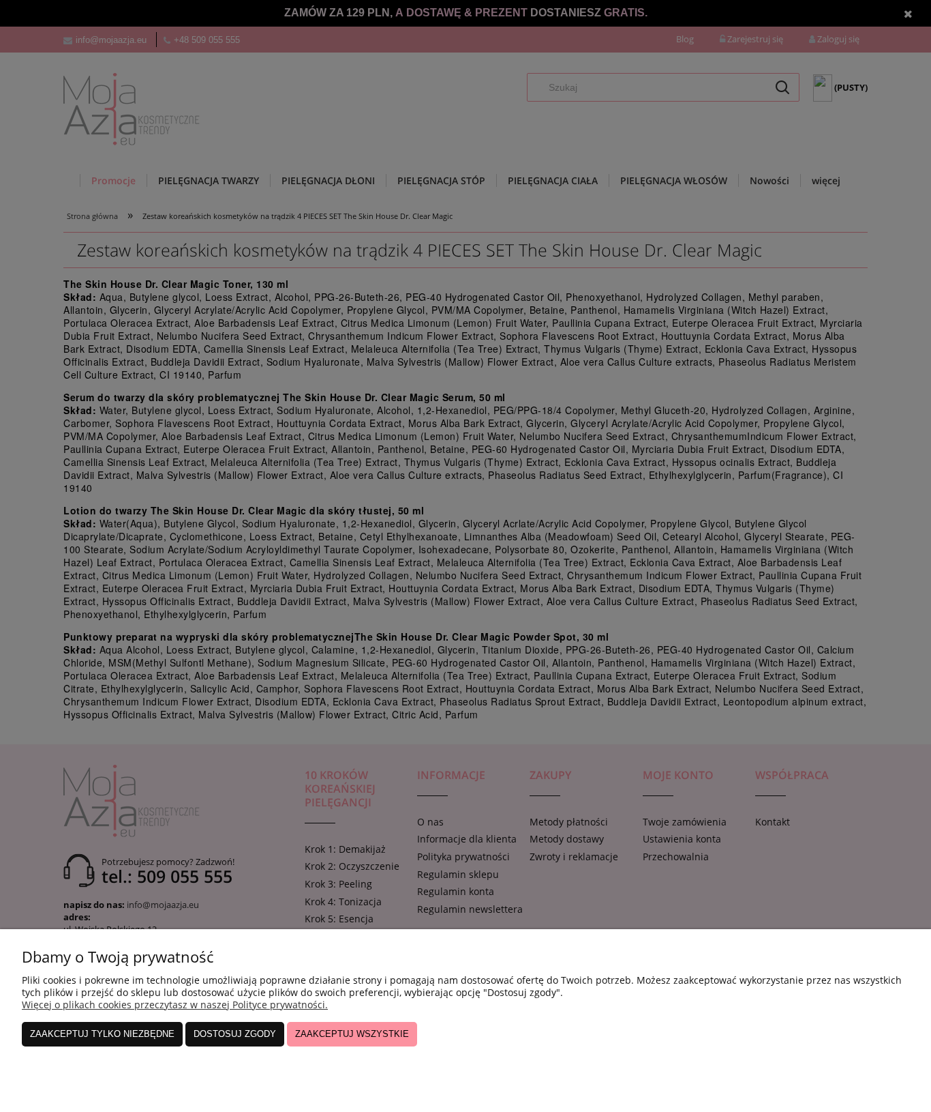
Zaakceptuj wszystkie (352, 1034)
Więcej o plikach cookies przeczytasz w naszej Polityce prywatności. (175, 1004)
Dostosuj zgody (235, 1034)
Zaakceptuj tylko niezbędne (102, 1034)
